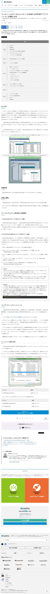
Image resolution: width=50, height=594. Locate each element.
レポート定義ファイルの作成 (15, 84)
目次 (25, 41)
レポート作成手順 (14, 62)
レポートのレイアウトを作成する (17, 85)
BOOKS (42, 553)
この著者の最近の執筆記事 (13, 462)
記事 (15, 553)
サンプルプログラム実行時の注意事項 (17, 51)
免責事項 (7, 579)
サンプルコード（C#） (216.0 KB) (16, 26)
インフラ (21, 5)
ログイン (25, 523)
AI (5, 5)
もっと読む (5, 445)
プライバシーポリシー (9, 584)
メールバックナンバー (25, 517)
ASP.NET (9, 22)
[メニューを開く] (2, 2)
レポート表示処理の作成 (15, 95)
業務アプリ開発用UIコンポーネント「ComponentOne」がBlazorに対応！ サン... (20, 442)
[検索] (2, 5)
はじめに (11, 45)
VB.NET (5, 22)
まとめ (11, 97)
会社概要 (7, 581)
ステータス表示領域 (15, 80)
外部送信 (7, 586)
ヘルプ (6, 574)
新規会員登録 (25, 520)
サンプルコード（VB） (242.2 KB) (16, 27)
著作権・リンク (8, 575)
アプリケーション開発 (12, 5)
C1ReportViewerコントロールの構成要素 (18, 72)
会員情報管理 (7, 577)
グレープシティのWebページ (17, 317)
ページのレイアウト (15, 68)
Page (4, 58)
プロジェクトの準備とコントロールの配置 (19, 70)
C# (2, 22)
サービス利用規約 (8, 583)
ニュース (3, 553)
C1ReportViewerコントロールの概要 (17, 58)
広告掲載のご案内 (37, 547)
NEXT (46, 418)
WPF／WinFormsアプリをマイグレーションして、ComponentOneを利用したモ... (20, 444)
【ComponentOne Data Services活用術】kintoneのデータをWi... (17, 440)
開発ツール (41, 5)
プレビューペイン (14, 78)
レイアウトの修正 (14, 93)
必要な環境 (12, 49)
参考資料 (11, 99)
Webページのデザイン (14, 66)
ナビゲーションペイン (15, 76)
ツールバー (13, 74)
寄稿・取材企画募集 (13, 547)
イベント (29, 553)
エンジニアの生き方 (28, 5)
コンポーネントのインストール (16, 53)
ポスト (4, 37)
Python (35, 5)
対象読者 (11, 47)
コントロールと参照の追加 (16, 54)
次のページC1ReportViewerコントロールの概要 (25, 412)
